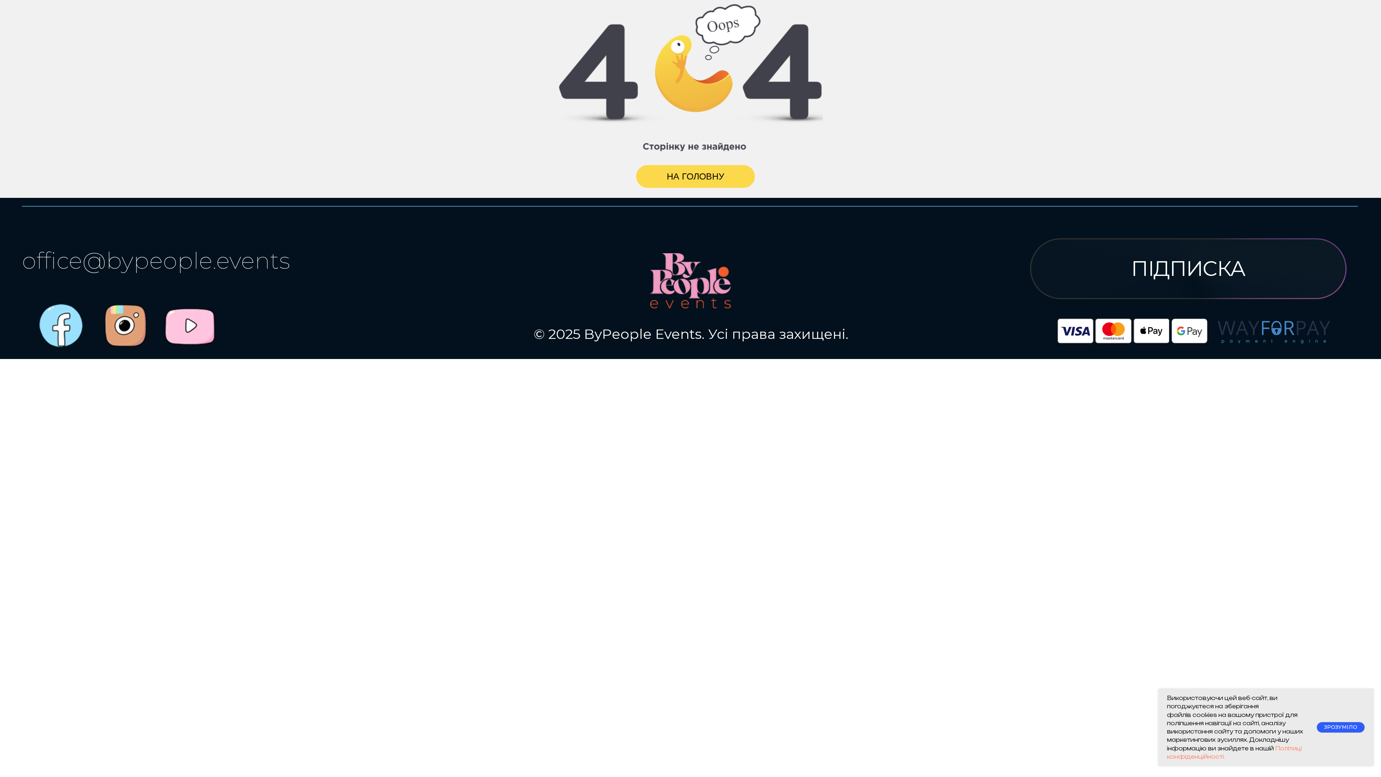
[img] (190, 326)
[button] (1188, 268)
